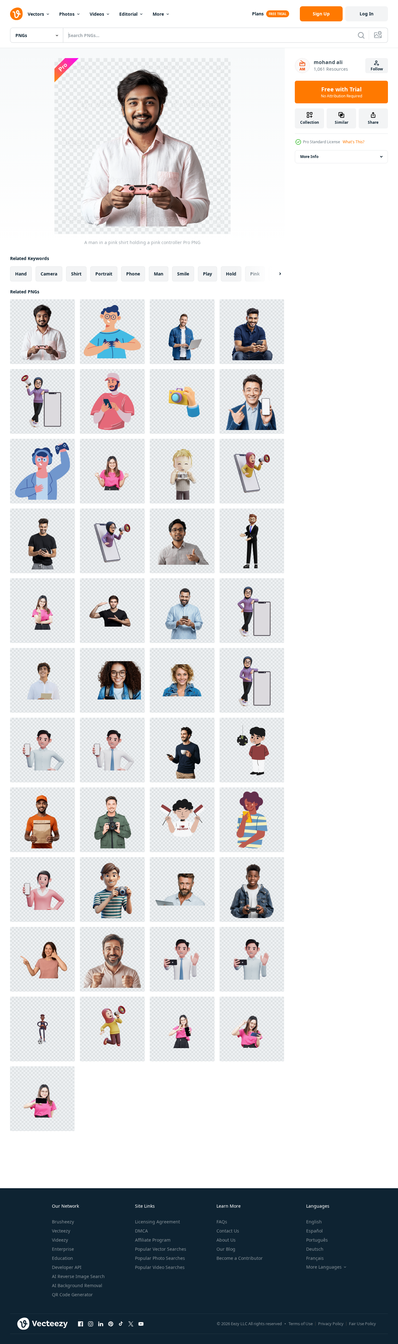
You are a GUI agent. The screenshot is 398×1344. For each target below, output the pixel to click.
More (158, 14)
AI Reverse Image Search (78, 1276)
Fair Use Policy (362, 1323)
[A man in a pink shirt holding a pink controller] (42, 331)
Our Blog (225, 1249)
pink (255, 274)
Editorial (128, 14)
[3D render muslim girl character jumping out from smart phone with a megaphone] (112, 541)
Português (317, 1240)
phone (133, 274)
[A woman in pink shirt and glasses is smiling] (112, 471)
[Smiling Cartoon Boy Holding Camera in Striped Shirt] (112, 889)
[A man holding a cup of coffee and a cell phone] (182, 750)
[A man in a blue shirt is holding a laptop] (182, 331)
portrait (103, 274)
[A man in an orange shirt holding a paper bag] (42, 819)
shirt (76, 274)
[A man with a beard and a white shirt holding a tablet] (182, 889)
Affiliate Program (153, 1240)
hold (231, 274)
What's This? (353, 141)
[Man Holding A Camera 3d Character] (182, 471)
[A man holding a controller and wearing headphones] (42, 471)
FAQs (221, 1222)
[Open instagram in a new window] (90, 1323)
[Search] (361, 35)
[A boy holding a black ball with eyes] (252, 750)
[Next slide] (275, 273)
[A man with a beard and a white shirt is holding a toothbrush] (112, 959)
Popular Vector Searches (160, 1249)
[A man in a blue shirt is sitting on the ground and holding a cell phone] (252, 331)
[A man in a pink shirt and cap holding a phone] (112, 401)
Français (315, 1258)
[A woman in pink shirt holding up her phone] (252, 1029)
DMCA (141, 1231)
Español (314, 1231)
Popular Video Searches (160, 1267)
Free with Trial (341, 92)
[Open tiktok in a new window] (120, 1323)
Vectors (36, 14)
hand (21, 274)
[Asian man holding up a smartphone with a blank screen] (252, 401)
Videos (97, 14)
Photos (67, 14)
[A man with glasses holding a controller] (112, 331)
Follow (377, 69)
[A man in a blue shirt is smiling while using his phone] (182, 610)
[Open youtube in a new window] (140, 1323)
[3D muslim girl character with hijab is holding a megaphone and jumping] (112, 1029)
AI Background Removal (77, 1285)
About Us (226, 1240)
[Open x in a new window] (130, 1323)
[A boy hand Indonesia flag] (182, 819)
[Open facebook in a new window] (80, 1323)
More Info (309, 156)
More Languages (324, 1267)
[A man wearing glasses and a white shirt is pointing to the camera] (182, 541)
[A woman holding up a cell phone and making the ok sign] (182, 1029)
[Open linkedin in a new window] (100, 1323)
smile (183, 274)
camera (49, 274)
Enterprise (63, 1249)
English (314, 1222)
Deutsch (314, 1249)
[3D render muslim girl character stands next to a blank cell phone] (252, 610)
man (158, 274)
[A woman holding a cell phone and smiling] (182, 680)
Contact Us (227, 1231)
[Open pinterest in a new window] (110, 1323)
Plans (258, 14)
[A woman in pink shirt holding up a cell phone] (42, 1098)
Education (62, 1258)
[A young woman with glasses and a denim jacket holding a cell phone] (112, 680)
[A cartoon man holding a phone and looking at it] (252, 819)
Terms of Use (301, 1323)
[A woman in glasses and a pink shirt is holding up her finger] (42, 610)
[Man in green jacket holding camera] (112, 819)
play (207, 274)
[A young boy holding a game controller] (252, 889)
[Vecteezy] (16, 14)
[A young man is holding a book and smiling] (42, 680)
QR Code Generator (72, 1295)
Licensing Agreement (157, 1222)
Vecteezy (61, 1231)
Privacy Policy (331, 1323)
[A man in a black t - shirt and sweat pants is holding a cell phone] (42, 541)
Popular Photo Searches (160, 1258)
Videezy (60, 1240)
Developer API (66, 1267)
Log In (366, 14)
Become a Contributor (239, 1258)
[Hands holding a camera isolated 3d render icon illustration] (182, 401)
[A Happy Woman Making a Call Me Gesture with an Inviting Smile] (42, 959)
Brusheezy (63, 1222)
